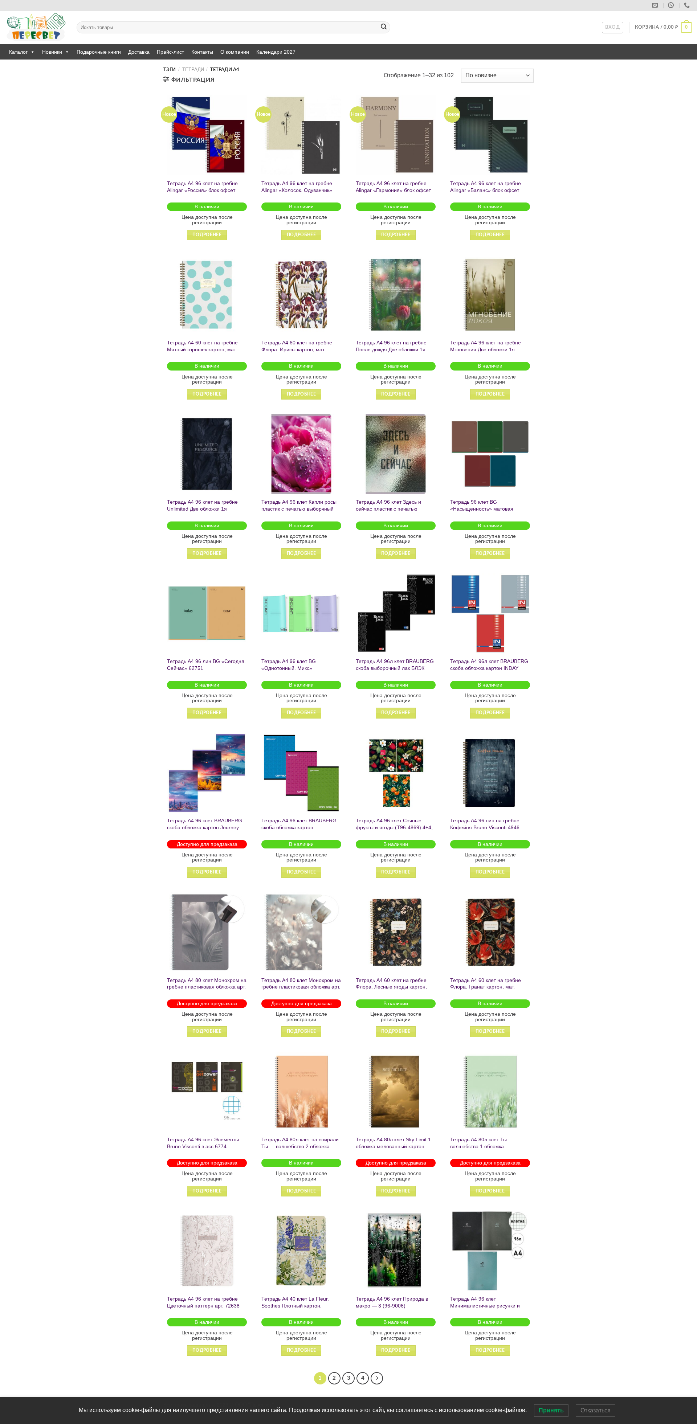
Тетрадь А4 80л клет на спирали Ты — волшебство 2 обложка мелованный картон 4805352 (300, 1146)
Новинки (52, 52)
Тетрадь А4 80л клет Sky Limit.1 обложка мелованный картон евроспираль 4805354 (393, 1146)
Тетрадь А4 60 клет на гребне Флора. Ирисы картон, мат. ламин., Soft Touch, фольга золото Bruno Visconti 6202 (296, 353)
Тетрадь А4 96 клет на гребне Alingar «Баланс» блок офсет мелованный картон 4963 (485, 190)
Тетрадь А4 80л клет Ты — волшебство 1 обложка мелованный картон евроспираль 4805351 (490, 1150)
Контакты (202, 52)
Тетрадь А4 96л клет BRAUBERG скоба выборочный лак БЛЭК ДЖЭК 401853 (395, 668)
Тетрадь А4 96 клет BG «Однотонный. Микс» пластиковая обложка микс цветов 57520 (293, 671)
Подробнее (206, 235)
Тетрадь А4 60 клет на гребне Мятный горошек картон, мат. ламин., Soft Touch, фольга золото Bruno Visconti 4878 (202, 353)
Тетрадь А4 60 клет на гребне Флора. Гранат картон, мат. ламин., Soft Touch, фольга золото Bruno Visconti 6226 (485, 990)
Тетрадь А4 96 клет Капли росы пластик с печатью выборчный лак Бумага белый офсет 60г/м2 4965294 (299, 512)
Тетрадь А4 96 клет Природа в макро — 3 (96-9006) (392, 1302)
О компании (234, 52)
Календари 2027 (275, 52)
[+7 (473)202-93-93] (688, 5)
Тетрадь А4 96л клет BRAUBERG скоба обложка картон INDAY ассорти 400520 (489, 668)
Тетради (193, 69)
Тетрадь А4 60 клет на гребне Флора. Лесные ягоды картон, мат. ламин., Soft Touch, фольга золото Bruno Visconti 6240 (393, 990)
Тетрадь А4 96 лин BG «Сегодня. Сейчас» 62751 (206, 664)
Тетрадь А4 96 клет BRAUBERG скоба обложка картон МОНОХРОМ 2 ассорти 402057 (299, 827)
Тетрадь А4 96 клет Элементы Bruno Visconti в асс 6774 (203, 1143)
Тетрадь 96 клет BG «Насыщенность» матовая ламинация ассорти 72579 (481, 508)
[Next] (377, 1378)
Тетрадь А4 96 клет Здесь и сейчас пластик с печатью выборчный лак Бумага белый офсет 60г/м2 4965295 (391, 512)
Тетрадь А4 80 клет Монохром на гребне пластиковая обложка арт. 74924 (301, 987)
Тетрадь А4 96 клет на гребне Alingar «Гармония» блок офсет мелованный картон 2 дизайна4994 (393, 193)
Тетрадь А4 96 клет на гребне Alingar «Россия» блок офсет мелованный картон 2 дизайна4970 (202, 193)
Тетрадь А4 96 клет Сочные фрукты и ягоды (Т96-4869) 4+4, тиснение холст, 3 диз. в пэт (394, 827)
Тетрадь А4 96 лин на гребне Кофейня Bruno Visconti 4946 (484, 824)
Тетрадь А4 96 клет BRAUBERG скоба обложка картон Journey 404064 (204, 827)
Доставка (139, 52)
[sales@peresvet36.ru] (656, 5)
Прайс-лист (170, 52)
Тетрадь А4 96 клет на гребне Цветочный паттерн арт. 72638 (203, 1302)
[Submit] (384, 27)
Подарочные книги (99, 52)
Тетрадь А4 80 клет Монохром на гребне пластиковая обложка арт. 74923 (206, 987)
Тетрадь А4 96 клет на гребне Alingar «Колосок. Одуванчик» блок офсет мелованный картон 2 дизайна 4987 (299, 193)
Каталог (18, 52)
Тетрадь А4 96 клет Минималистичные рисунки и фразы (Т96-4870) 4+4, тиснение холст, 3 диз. (489, 1309)
